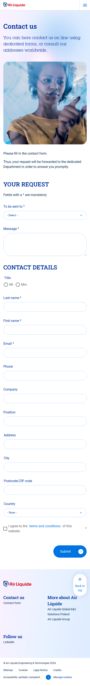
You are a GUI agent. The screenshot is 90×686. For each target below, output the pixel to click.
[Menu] (85, 5)
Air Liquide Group (59, 619)
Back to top (80, 588)
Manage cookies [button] (62, 677)
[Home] (14, 4)
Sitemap (8, 670)
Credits (57, 670)
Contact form (12, 603)
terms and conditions (44, 526)
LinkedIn (8, 642)
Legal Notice (40, 670)
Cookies (23, 670)
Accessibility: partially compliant (21, 677)
